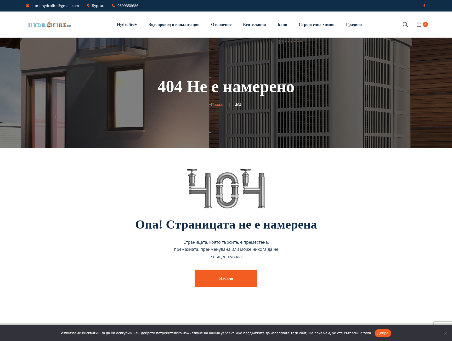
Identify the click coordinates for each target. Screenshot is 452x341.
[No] (445, 333)
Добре (382, 333)
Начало (226, 278)
